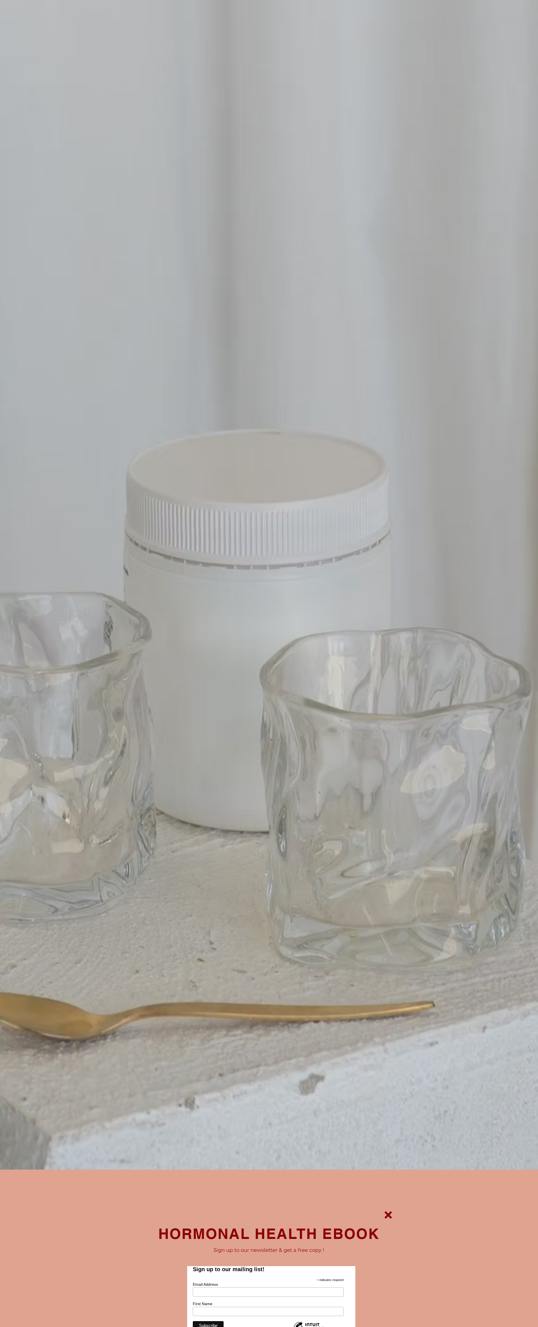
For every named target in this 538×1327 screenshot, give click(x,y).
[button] (388, 1215)
